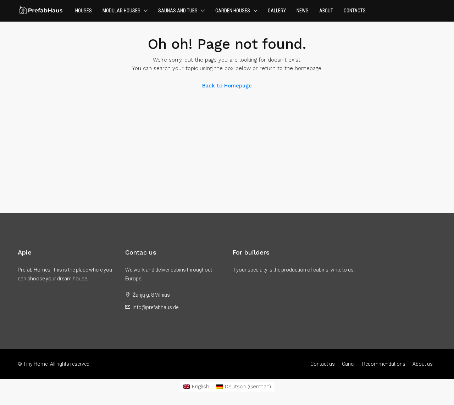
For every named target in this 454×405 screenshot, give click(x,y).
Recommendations (383, 364)
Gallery (277, 10)
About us (423, 364)
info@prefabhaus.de (155, 307)
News (303, 10)
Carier (348, 364)
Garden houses (232, 10)
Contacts (355, 10)
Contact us (322, 364)
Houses (83, 10)
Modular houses (121, 10)
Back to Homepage (227, 85)
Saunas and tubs (178, 10)
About (326, 10)
